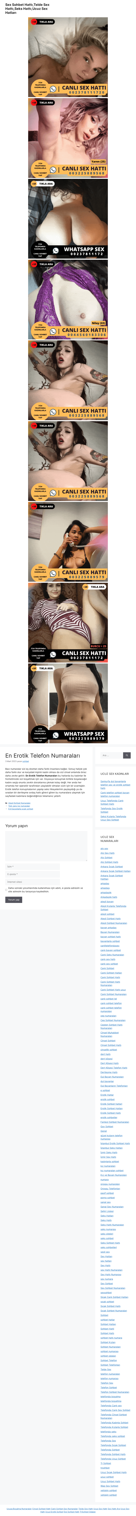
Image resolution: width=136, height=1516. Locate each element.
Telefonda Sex (108, 1440)
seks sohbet (107, 1238)
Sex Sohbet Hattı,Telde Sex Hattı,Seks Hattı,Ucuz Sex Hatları (27, 9)
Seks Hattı (106, 1220)
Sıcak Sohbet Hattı (110, 1306)
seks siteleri (107, 1234)
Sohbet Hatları (108, 1324)
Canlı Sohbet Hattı (110, 977)
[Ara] (127, 755)
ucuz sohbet (107, 1477)
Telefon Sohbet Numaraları (115, 1392)
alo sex (104, 848)
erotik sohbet (108, 1099)
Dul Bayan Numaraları (112, 1077)
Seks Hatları (107, 1215)
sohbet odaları (108, 1356)
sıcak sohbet (107, 1301)
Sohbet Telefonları (110, 1365)
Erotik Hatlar (107, 1095)
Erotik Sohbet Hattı (111, 1113)
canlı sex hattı (108, 959)
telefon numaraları (110, 1374)
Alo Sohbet (106, 857)
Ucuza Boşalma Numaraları (19, 1508)
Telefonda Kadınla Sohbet (114, 1422)
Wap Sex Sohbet (109, 1486)
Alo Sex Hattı (107, 853)
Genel (104, 1131)
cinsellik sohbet (109, 1049)
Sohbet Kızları (108, 1342)
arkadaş (105, 883)
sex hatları (106, 1261)
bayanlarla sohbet (110, 941)
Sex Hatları (106, 1256)
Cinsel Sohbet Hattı (111, 1045)
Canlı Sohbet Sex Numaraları (64, 1508)
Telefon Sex (107, 1383)
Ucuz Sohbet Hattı (110, 1481)
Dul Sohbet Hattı (71, 1512)
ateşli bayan (107, 901)
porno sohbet (108, 1197)
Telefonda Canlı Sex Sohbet (115, 1410)
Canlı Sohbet (107, 968)
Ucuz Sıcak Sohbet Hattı (114, 1472)
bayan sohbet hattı (111, 936)
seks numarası (108, 1229)
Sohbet (104, 1315)
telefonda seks (108, 1431)
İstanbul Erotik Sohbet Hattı (115, 1143)
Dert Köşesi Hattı (110, 1063)
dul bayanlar (107, 1081)
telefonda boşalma (111, 1396)
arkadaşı (105, 888)
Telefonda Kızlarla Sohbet (114, 1427)
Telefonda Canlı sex (111, 1405)
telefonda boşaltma (111, 1401)
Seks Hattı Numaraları (112, 1224)
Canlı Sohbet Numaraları (114, 994)
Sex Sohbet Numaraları (113, 1288)
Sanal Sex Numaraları (112, 1206)
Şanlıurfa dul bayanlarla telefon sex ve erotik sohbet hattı (115, 785)
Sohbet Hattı (107, 1333)
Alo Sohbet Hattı (109, 862)
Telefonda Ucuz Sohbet (113, 1458)
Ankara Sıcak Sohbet (112, 866)
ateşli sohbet (107, 914)
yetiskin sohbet (109, 1490)
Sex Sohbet (107, 1283)
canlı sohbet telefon (111, 1003)
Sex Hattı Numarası (111, 1274)
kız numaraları (108, 1166)
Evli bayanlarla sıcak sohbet (20, 809)
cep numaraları (108, 1015)
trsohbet (105, 1468)
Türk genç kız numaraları (19, 806)
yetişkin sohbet (109, 1495)
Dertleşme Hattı (109, 1072)
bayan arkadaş (108, 927)
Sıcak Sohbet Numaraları (114, 1310)
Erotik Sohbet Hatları (112, 1108)
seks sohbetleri (109, 1247)
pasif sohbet (107, 1193)
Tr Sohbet (106, 1463)
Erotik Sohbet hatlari (111, 1104)
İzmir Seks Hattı (109, 1152)
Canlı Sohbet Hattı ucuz (113, 989)
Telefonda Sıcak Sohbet (113, 1445)
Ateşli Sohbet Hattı (111, 918)
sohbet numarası (109, 1351)
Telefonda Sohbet (110, 1449)
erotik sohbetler (109, 1117)
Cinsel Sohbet (108, 1040)
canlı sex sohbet (109, 963)
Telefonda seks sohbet (113, 1436)
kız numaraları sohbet (112, 1170)
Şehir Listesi (107, 1211)
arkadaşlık (106, 892)
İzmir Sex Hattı (108, 1157)
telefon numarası (109, 1378)
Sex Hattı (105, 1265)
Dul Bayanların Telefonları (114, 1086)
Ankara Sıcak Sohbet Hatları (116, 871)
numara (105, 1179)
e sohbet (105, 1090)
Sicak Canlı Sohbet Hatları (114, 1297)
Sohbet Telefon (109, 1360)
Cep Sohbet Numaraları (113, 1020)
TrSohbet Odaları (88, 1512)
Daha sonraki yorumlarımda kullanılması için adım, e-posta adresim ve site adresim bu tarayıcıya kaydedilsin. (45, 890)
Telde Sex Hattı (85, 1508)
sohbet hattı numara (111, 1338)
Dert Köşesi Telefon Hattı (114, 1067)
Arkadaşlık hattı (109, 897)
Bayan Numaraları (110, 932)
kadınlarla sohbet (110, 1161)
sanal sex (106, 1202)
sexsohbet (106, 1292)
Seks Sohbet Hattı (110, 1243)
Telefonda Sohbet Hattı (113, 1454)
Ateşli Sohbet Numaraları (19, 803)
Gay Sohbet (107, 1126)
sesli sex (105, 1252)
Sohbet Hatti (107, 1328)
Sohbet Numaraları (111, 1347)
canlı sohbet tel (109, 998)
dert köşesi (106, 1058)
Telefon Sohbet (109, 1387)
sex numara (107, 1279)
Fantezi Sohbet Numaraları (115, 1122)
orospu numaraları (110, 1184)
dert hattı (105, 1054)
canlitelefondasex (110, 945)
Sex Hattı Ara (114, 1508)
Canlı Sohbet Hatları (111, 973)
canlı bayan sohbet (111, 950)
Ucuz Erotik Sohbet (54, 1512)
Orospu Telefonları (110, 1188)
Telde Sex (106, 1369)
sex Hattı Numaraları (111, 1270)
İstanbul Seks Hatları (112, 1148)
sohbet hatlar (108, 1319)
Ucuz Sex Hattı (100, 1508)
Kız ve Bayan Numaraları (114, 1175)
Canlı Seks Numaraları (112, 954)
